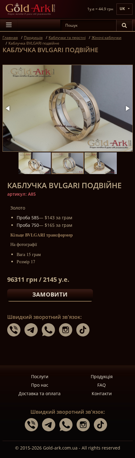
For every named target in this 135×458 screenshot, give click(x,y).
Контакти (102, 393)
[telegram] (33, 329)
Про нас (39, 385)
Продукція (102, 376)
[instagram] (67, 329)
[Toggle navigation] (9, 25)
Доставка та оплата (40, 393)
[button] (8, 108)
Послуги (39, 376)
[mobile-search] (124, 25)
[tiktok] (84, 329)
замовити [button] (50, 294)
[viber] (15, 329)
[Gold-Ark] (30, 9)
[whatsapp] (50, 329)
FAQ (101, 385)
